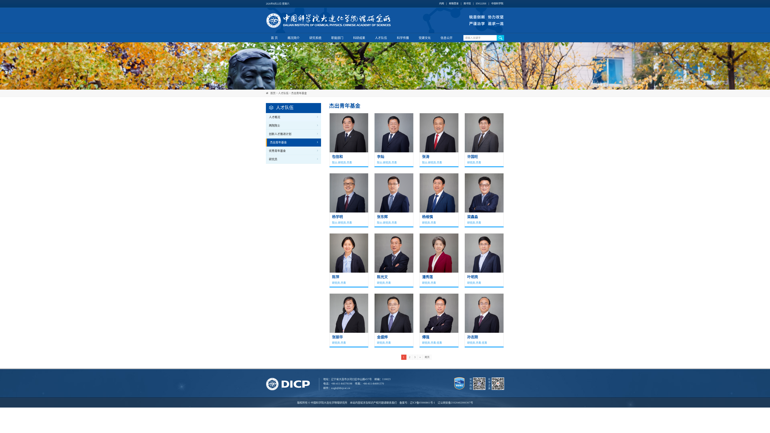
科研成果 (359, 37)
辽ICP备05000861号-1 (422, 402)
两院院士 (274, 125)
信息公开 (447, 37)
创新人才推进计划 (280, 134)
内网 (441, 3)
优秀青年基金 (277, 150)
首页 (273, 93)
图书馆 (467, 3)
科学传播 (403, 37)
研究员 (273, 159)
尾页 (427, 357)
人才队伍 (381, 37)
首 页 (274, 37)
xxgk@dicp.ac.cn (340, 387)
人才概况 (274, 117)
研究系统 (315, 37)
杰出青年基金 (299, 93)
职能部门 (337, 37)
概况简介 (294, 37)
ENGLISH (481, 3)
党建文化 (425, 37)
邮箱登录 (454, 3)
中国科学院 (497, 3)
